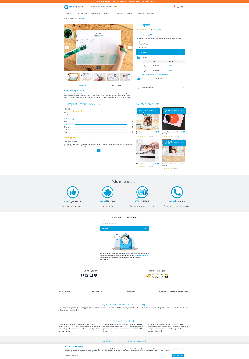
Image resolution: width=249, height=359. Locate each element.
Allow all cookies (178, 355)
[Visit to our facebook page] (82, 275)
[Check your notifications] (178, 6)
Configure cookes (70, 355)
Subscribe (105, 228)
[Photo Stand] (147, 150)
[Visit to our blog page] (91, 275)
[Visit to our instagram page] (87, 275)
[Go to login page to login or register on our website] (174, 6)
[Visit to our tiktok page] (95, 275)
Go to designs (143, 52)
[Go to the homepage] (73, 7)
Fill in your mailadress (109, 221)
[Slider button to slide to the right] (130, 47)
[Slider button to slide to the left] (67, 47)
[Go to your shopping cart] (182, 6)
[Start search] (158, 7)
